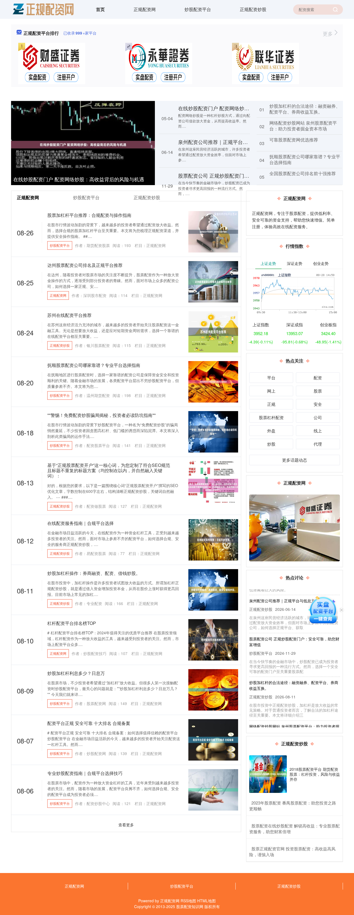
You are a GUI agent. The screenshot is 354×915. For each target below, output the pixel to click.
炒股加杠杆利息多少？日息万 (76, 673)
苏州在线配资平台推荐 (69, 315)
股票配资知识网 (189, 906)
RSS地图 (188, 900)
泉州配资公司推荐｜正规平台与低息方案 (223, 141)
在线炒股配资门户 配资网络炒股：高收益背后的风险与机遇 (78, 179)
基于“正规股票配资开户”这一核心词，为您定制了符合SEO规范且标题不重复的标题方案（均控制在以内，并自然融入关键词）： (108, 470)
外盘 (271, 430)
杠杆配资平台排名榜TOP (71, 623)
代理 (318, 444)
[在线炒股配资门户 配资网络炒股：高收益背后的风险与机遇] (83, 144)
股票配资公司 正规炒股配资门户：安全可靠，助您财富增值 (243, 175)
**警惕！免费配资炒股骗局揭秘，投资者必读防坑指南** (101, 415)
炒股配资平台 (197, 9)
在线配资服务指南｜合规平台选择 (80, 523)
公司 (318, 417)
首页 (100, 9)
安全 (318, 404)
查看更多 (126, 824)
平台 (271, 377)
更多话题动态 (294, 460)
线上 (318, 430)
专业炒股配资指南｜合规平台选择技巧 (85, 773)
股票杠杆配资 (271, 417)
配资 (318, 377)
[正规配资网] (43, 9)
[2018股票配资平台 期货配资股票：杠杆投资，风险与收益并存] (268, 774)
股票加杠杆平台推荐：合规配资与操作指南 (89, 215)
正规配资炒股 (253, 9)
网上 (271, 391)
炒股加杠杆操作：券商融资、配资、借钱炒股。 (93, 573)
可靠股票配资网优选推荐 (293, 139)
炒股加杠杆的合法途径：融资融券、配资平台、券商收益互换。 (304, 109)
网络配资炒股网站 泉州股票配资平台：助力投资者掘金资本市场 (303, 126)
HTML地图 (206, 900)
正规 (271, 404)
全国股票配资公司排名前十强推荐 (302, 173)
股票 (318, 391)
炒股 (271, 444)
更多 (328, 33)
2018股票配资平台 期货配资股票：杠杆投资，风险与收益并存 (315, 774)
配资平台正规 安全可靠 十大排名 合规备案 (88, 723)
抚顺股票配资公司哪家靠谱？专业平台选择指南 (304, 159)
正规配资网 (145, 9)
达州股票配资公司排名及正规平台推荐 (85, 265)
